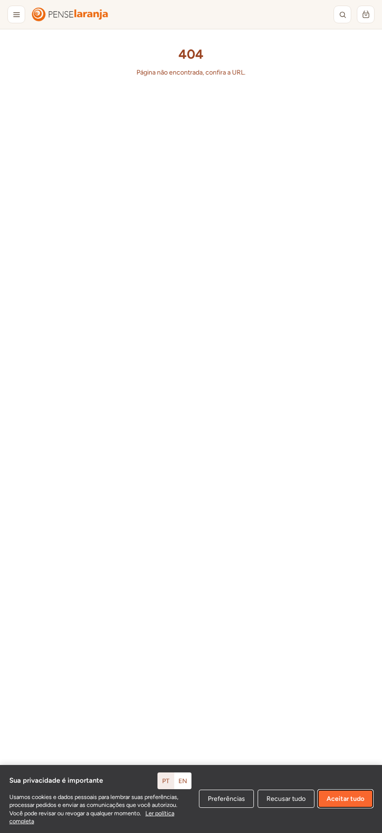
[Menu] (16, 14)
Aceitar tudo (345, 799)
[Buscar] (342, 14)
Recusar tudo (286, 799)
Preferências (226, 799)
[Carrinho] (366, 14)
